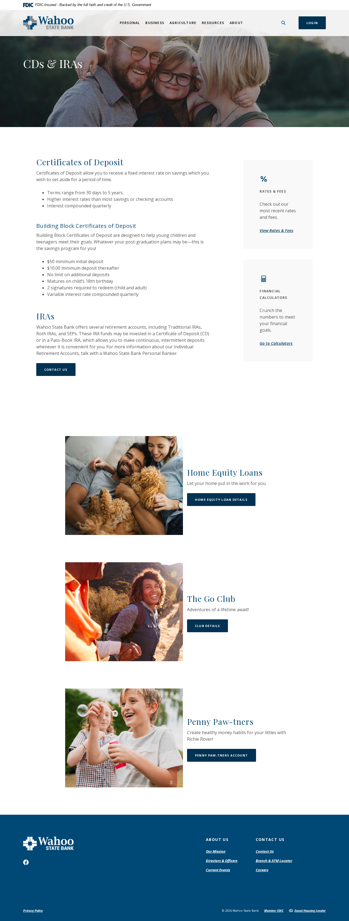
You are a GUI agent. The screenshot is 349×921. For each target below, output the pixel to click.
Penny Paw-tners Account (221, 755)
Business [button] (154, 22)
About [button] (236, 22)
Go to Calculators (276, 343)
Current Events (218, 869)
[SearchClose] (283, 22)
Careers (262, 869)
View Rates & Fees (276, 230)
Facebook (26, 862)
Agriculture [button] (183, 22)
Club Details (207, 626)
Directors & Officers (221, 860)
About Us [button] (217, 839)
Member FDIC (274, 910)
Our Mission (215, 851)
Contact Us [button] (270, 839)
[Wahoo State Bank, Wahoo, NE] (53, 23)
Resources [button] (213, 22)
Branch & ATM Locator (274, 860)
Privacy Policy (33, 910)
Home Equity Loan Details (221, 500)
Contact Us (56, 369)
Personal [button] (130, 22)
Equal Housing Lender (310, 910)
